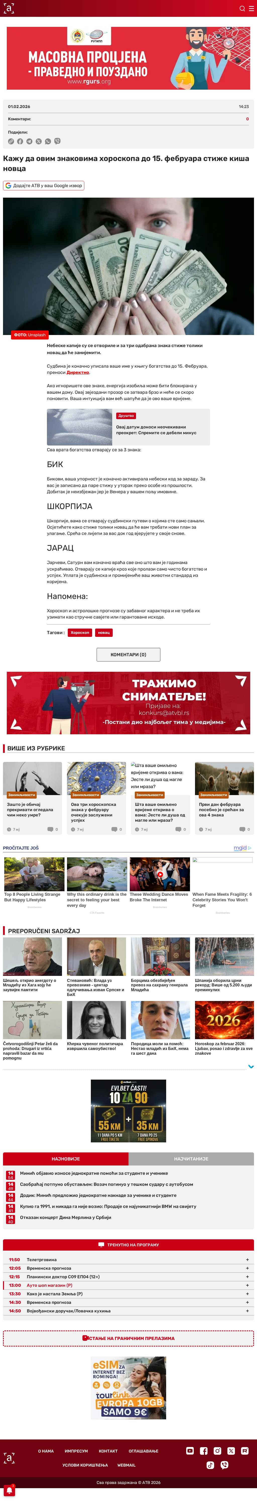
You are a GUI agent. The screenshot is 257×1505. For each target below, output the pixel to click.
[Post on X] (39, 141)
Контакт (108, 1451)
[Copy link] (11, 141)
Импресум (76, 1451)
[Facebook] (204, 1451)
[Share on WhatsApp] (48, 141)
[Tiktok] (210, 1465)
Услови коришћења (85, 1465)
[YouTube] (190, 1451)
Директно (78, 372)
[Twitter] (231, 1451)
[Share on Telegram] (29, 141)
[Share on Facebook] (20, 141)
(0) (128, 654)
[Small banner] (128, 1111)
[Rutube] (245, 1451)
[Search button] (242, 8)
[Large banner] (128, 58)
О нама (46, 1451)
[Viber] (224, 1465)
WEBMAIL (126, 1465)
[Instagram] (217, 1451)
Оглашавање (143, 1451)
